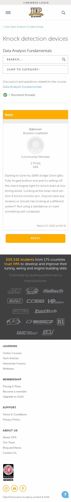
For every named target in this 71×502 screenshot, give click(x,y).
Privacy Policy (11, 419)
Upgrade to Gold (13, 396)
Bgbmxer (35, 129)
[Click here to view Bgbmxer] (35, 146)
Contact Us (9, 453)
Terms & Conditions (15, 414)
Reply (9, 114)
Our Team (9, 442)
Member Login (37, 3)
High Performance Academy (36, 12)
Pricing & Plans (12, 386)
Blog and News (12, 447)
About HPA (9, 437)
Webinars (8, 368)
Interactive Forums (14, 363)
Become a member (15, 391)
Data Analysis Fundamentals (26, 26)
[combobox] (35, 69)
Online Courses (12, 353)
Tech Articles (11, 358)
